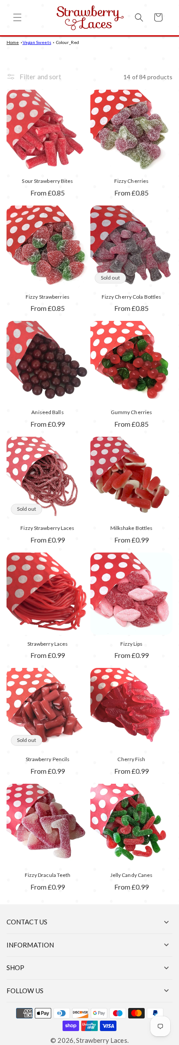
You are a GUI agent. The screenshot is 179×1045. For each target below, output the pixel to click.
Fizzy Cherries (131, 181)
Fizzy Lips (131, 643)
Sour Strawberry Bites (47, 181)
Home (13, 42)
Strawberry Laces (47, 643)
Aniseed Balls (47, 412)
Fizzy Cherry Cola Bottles (132, 296)
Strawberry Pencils (48, 759)
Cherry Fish (131, 759)
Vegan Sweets (37, 42)
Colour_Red (67, 42)
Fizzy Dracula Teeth (48, 875)
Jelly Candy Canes (131, 875)
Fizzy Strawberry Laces (47, 528)
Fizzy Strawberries (48, 296)
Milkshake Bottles (131, 528)
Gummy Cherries (131, 412)
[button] (17, 17)
